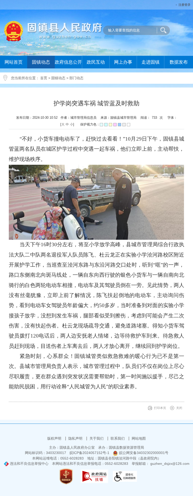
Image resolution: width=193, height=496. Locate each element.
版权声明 (54, 438)
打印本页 (160, 408)
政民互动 (96, 62)
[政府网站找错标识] (94, 476)
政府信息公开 (68, 62)
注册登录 (184, 5)
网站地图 (139, 438)
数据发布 (179, 62)
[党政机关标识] (66, 476)
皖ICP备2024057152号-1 (89, 453)
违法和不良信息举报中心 (29, 464)
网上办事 (123, 62)
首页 (43, 78)
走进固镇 (150, 62)
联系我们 (118, 438)
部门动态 (76, 78)
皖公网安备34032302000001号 (143, 453)
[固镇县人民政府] (53, 30)
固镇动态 (41, 62)
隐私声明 (75, 438)
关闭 (179, 408)
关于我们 (97, 438)
